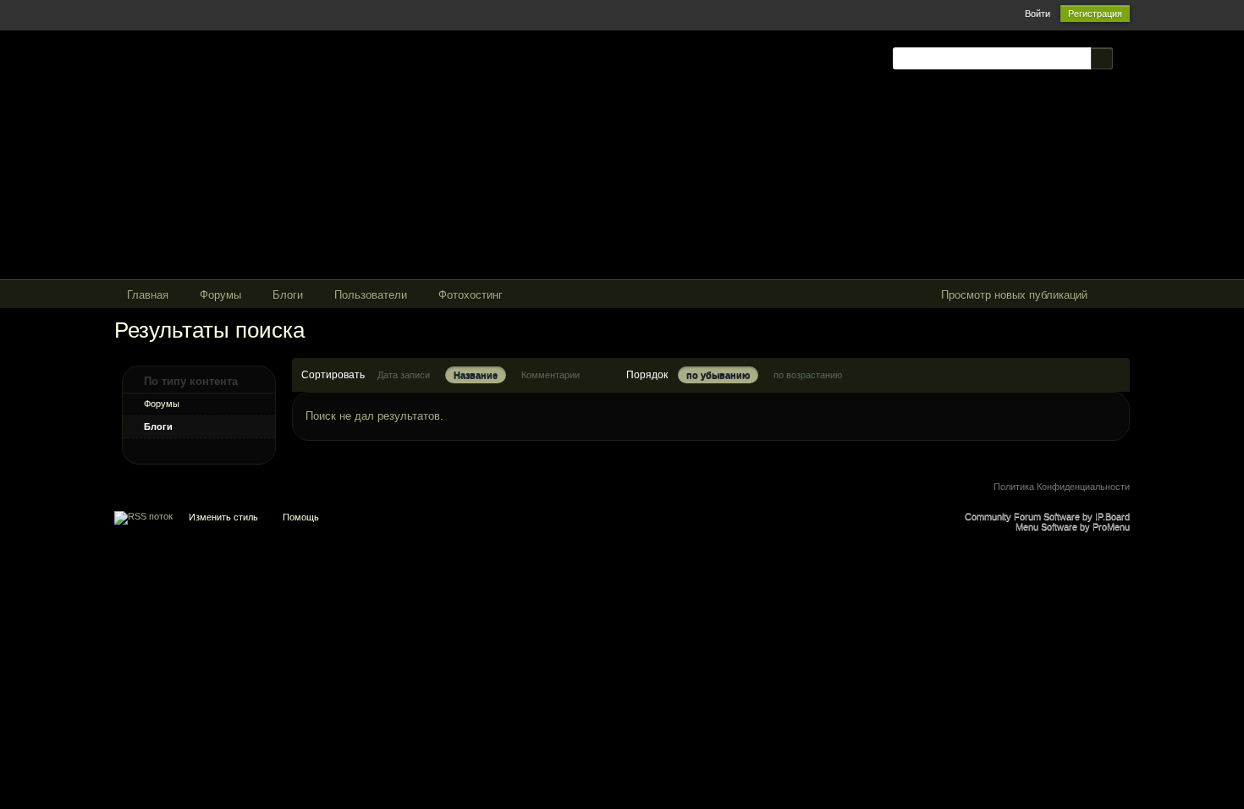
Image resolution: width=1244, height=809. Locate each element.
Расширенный (1123, 57)
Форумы (161, 404)
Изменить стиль (223, 517)
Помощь (301, 517)
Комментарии (550, 375)
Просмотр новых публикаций (1014, 295)
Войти (1037, 13)
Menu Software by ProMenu (1073, 526)
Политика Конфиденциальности (1062, 487)
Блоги (158, 426)
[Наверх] (622, 521)
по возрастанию (807, 375)
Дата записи (403, 375)
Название (476, 375)
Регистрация (1095, 13)
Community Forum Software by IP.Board (1047, 516)
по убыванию (718, 375)
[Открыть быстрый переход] (1115, 295)
